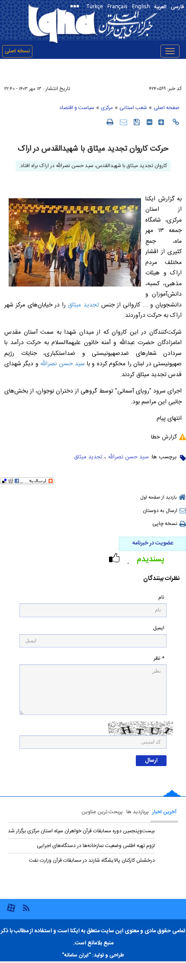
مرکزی (107, 107)
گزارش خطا (164, 437)
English (141, 6)
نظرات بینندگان (161, 579)
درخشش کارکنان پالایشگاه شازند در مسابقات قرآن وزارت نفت (92, 860)
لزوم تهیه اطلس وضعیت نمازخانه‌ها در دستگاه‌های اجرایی (96, 845)
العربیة (160, 7)
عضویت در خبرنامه (152, 543)
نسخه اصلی (17, 51)
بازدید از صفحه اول (158, 498)
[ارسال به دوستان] (123, 122)
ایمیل (158, 628)
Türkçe (95, 6)
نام (161, 597)
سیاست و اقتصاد (76, 107)
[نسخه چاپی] (109, 121)
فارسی (177, 7)
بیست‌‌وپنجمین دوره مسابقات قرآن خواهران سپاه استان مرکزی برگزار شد (81, 831)
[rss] (25, 907)
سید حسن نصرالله (62, 364)
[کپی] (176, 122)
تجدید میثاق (83, 305)
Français (117, 6)
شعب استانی (133, 107)
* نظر (159, 658)
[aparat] (11, 911)
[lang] (76, 7)
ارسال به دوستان (160, 510)
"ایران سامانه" (76, 955)
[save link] (137, 122)
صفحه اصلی (167, 107)
